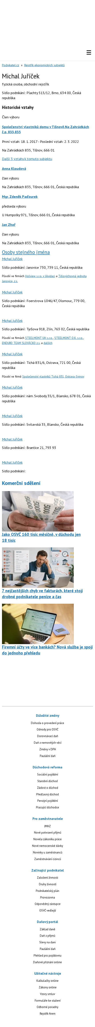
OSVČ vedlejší (47, 910)
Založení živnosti (47, 877)
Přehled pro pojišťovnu (47, 955)
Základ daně (47, 929)
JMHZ (47, 826)
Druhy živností (47, 884)
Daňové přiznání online (47, 962)
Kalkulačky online (47, 981)
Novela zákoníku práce (47, 839)
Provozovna (47, 897)
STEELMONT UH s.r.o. (39, 338)
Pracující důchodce (47, 807)
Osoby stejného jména (26, 252)
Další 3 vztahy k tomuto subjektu (27, 159)
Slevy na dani (47, 942)
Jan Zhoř (8, 224)
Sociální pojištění (47, 774)
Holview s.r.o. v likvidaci (40, 276)
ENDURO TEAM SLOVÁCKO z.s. (21, 343)
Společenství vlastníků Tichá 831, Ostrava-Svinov (53, 376)
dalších (48, 343)
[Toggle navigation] (89, 53)
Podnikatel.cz (10, 65)
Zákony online (48, 987)
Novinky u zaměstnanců (47, 852)
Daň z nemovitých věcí (47, 743)
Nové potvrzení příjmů (47, 832)
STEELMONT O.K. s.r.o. (68, 338)
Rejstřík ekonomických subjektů (44, 65)
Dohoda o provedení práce (47, 723)
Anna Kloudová (14, 168)
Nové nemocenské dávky (47, 846)
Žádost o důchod (47, 788)
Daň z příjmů (47, 936)
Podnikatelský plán (47, 891)
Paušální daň (47, 756)
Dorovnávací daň (47, 736)
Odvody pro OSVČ (47, 729)
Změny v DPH (47, 749)
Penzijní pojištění (47, 801)
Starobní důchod (47, 781)
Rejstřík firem (47, 1014)
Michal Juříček (12, 259)
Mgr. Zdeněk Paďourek (20, 196)
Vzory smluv (47, 994)
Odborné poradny (47, 1007)
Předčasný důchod (47, 794)
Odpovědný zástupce (48, 904)
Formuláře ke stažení (48, 1000)
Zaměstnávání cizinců (47, 859)
